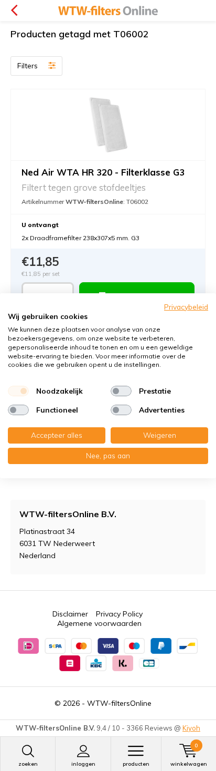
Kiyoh (191, 728)
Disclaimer (70, 614)
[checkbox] (18, 391)
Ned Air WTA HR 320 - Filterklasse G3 (103, 172)
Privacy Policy (119, 614)
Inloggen (83, 763)
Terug (13, 10)
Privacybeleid (186, 306)
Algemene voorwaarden (99, 623)
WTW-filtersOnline (119, 703)
